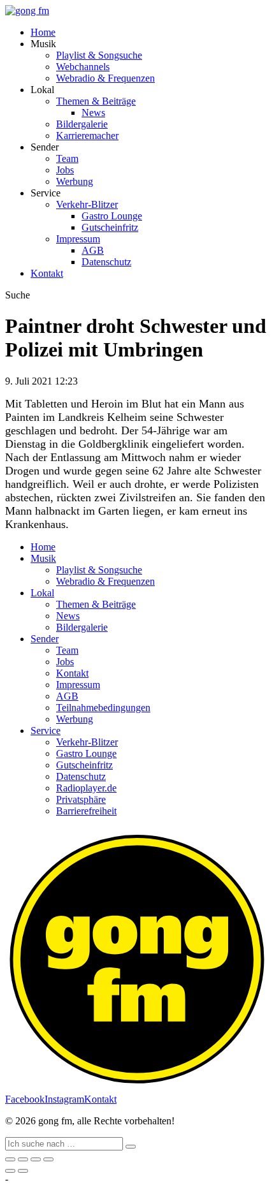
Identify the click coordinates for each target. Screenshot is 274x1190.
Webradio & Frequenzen (105, 78)
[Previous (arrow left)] (10, 1171)
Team (67, 158)
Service (46, 730)
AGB (93, 250)
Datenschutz (106, 261)
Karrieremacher (87, 135)
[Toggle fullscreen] (36, 1159)
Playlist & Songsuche (99, 55)
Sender (45, 638)
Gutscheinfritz (110, 227)
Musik (43, 558)
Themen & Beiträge (96, 101)
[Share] (23, 1159)
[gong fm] (27, 10)
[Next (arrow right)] (23, 1171)
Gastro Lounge (112, 215)
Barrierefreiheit (86, 810)
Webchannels (83, 66)
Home (43, 32)
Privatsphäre (81, 799)
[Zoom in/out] (48, 1159)
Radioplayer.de (86, 787)
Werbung (74, 181)
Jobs (65, 170)
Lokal (42, 592)
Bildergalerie (82, 124)
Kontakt (47, 273)
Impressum (78, 238)
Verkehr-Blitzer (87, 204)
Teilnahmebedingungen (103, 707)
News (93, 112)
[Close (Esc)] (10, 1159)
